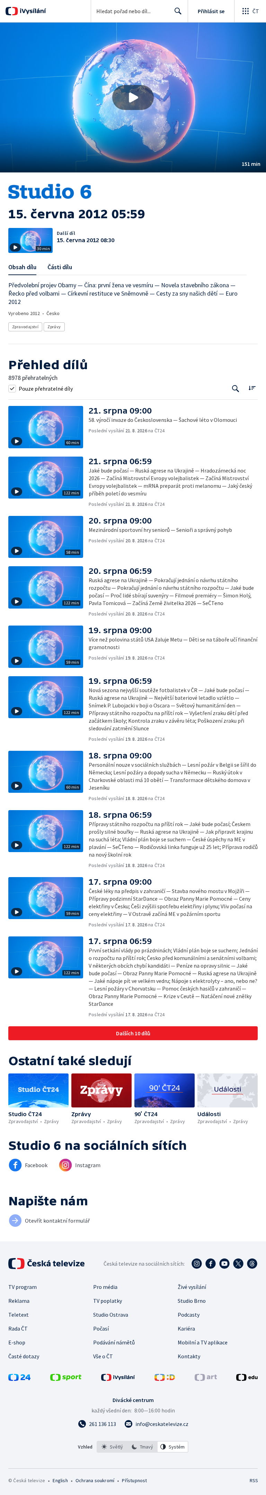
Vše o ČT (103, 1356)
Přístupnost (134, 1480)
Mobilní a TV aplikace (203, 1342)
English (60, 1480)
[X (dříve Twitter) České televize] (238, 1263)
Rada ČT (18, 1328)
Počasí (101, 1328)
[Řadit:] (252, 387)
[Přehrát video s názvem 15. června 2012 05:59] (133, 97)
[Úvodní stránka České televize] (47, 1263)
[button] (133, 97)
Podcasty (189, 1314)
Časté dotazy (23, 1356)
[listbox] (142, 1447)
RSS (254, 1480)
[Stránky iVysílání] (118, 1378)
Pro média (105, 1286)
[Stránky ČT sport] (65, 1378)
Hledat (178, 11)
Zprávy (54, 326)
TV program (22, 1286)
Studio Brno (192, 1300)
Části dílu (59, 267)
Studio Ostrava (110, 1314)
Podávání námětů (114, 1342)
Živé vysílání (192, 1286)
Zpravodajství (25, 326)
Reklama (18, 1300)
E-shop (16, 1342)
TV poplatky (107, 1300)
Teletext (18, 1314)
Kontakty (189, 1356)
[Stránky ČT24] (19, 1378)
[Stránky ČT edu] (247, 1378)
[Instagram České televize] (196, 1263)
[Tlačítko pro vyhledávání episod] (235, 388)
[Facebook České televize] (210, 1263)
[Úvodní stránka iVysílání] (32, 11)
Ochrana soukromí (95, 1480)
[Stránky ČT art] (206, 1378)
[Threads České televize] (252, 1263)
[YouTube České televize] (224, 1263)
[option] (112, 1447)
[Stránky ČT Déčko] (164, 1378)
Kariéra (186, 1328)
